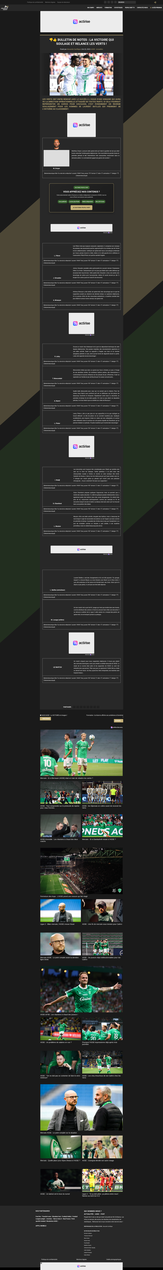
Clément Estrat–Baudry (89, 1247)
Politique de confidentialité (35, 2)
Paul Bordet (87, 1243)
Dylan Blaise (87, 1255)
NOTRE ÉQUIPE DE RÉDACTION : (92, 1231)
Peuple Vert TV (129, 7)
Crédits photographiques (113, 1259)
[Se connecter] (155, 2)
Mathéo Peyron (87, 1245)
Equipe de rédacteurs (63, 2)
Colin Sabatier (87, 1250)
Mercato (99, 7)
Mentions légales (50, 2)
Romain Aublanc (88, 1233)
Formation (108, 7)
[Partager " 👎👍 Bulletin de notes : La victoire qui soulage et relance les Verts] (74, 707)
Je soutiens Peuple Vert (81, 207)
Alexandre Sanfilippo (74, 49)
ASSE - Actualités (97, 49)
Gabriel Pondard (88, 1252)
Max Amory (86, 1238)
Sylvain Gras (87, 1240)
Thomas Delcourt (88, 1235)
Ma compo (90, 7)
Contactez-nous (142, 7)
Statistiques (118, 7)
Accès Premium (156, 7)
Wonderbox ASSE (52, 1221)
